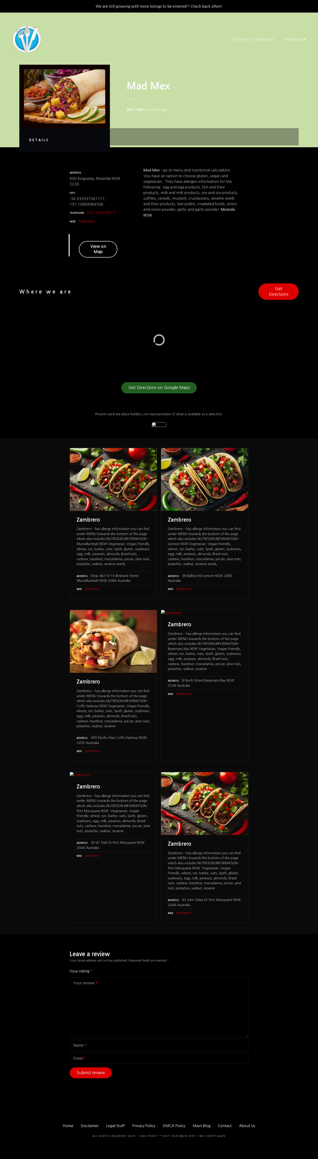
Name (77, 1045)
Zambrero (92, 588)
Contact (225, 1126)
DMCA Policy (174, 1126)
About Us (247, 1126)
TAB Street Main (212, 1136)
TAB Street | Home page (253, 39)
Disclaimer (90, 1126)
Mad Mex (86, 221)
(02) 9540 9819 (101, 212)
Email (77, 1058)
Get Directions (278, 291)
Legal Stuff (115, 1126)
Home (68, 1126)
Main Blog (292, 39)
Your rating (80, 971)
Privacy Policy (143, 1126)
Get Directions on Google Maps (159, 387)
